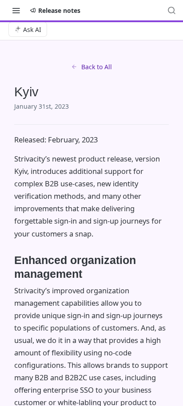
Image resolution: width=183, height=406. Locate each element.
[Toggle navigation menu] (16, 10)
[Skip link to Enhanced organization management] (8, 267)
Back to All (96, 67)
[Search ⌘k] (171, 10)
